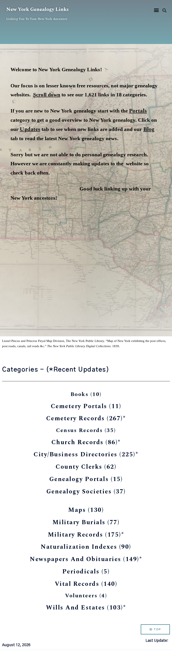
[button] (156, 10)
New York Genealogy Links (37, 9)
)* (86, 418)
